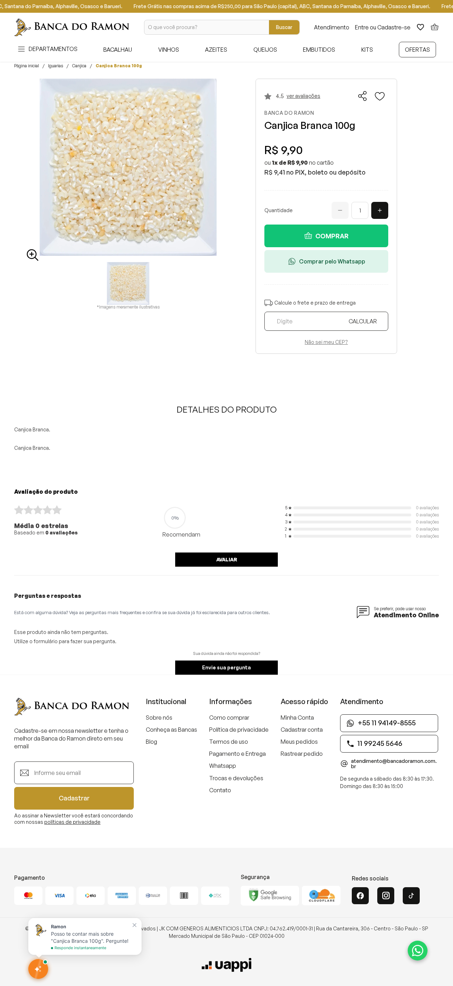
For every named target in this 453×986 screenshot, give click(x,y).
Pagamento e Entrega (237, 753)
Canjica (79, 65)
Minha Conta (297, 717)
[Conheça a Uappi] (226, 965)
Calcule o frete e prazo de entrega (315, 303)
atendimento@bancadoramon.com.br (394, 764)
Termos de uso (228, 741)
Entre (362, 27)
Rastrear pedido (302, 753)
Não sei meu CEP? (326, 342)
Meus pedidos (299, 741)
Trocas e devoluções (236, 778)
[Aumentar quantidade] (379, 210)
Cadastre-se (394, 27)
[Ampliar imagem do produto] (32, 255)
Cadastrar (74, 798)
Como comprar (229, 717)
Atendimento (331, 27)
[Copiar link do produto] (362, 95)
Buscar (284, 27)
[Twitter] (411, 895)
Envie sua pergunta (226, 667)
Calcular (363, 321)
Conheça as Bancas (171, 729)
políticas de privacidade (72, 822)
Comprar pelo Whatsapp (332, 261)
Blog (151, 741)
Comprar (332, 236)
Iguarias (55, 65)
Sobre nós (159, 717)
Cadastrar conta (302, 729)
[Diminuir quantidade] (340, 210)
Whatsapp (222, 766)
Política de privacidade (239, 729)
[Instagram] (385, 895)
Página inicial (26, 65)
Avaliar (226, 559)
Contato (220, 790)
